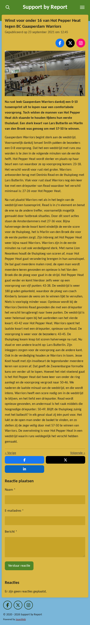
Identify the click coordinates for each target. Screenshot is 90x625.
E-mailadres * (14, 511)
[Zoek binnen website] (7, 7)
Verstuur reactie (19, 565)
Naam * (10, 490)
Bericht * (11, 531)
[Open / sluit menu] (82, 7)
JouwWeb (21, 619)
